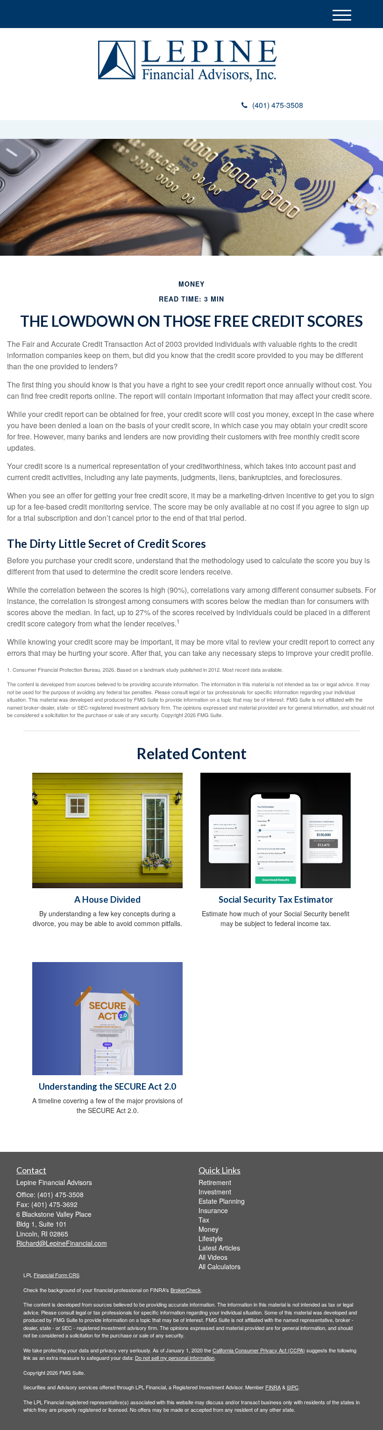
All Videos (213, 1257)
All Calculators (220, 1266)
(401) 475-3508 (277, 105)
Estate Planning (222, 1201)
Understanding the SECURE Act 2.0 (107, 1086)
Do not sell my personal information (174, 1357)
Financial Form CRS (56, 1275)
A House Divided (107, 899)
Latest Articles (219, 1247)
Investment (215, 1191)
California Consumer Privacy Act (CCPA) (259, 1350)
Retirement (215, 1182)
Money (209, 1229)
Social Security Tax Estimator (276, 899)
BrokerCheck (185, 1289)
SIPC (292, 1387)
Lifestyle (211, 1238)
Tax (204, 1219)
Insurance (213, 1210)
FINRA (273, 1387)
